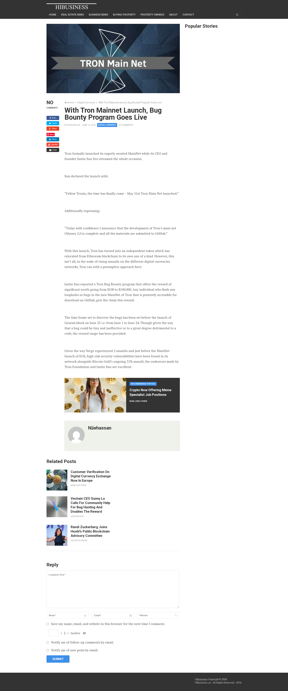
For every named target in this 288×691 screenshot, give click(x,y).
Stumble (54, 145)
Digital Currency (86, 102)
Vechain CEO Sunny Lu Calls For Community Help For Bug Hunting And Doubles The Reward (90, 505)
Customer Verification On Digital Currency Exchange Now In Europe (91, 476)
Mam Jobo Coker (138, 401)
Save (52, 134)
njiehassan (99, 428)
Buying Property (124, 14)
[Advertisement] (125, 140)
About (173, 14)
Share (53, 118)
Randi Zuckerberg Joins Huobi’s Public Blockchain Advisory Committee (90, 531)
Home (52, 14)
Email (54, 150)
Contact (188, 14)
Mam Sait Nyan (78, 485)
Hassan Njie (73, 125)
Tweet (54, 123)
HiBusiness (201, 679)
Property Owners (152, 14)
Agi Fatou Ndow (79, 540)
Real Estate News (72, 14)
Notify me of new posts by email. (74, 650)
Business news (98, 14)
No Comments (126, 125)
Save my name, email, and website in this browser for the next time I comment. (108, 624)
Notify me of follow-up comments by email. (82, 642)
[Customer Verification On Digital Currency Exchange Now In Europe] (56, 480)
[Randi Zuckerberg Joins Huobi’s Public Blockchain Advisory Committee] (56, 535)
